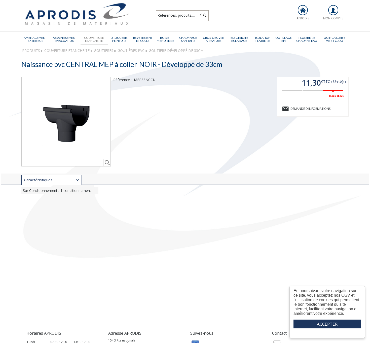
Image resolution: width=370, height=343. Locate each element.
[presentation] (52, 180)
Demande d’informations (310, 109)
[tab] (51, 180)
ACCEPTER (327, 324)
